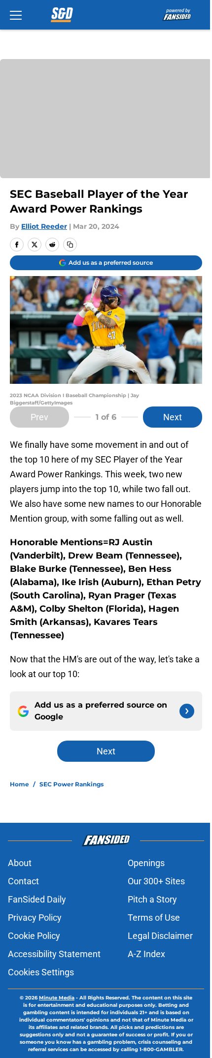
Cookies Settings (41, 972)
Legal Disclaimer (160, 936)
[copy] (70, 244)
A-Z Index (146, 954)
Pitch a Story (152, 899)
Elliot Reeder (44, 226)
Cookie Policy (34, 936)
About (20, 863)
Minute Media (56, 998)
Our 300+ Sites (156, 881)
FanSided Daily (37, 899)
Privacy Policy (35, 917)
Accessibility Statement (54, 954)
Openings (146, 863)
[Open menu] (16, 15)
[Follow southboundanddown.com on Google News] (186, 711)
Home (19, 784)
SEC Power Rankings (71, 784)
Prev (39, 417)
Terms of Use (154, 917)
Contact (23, 881)
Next (172, 417)
